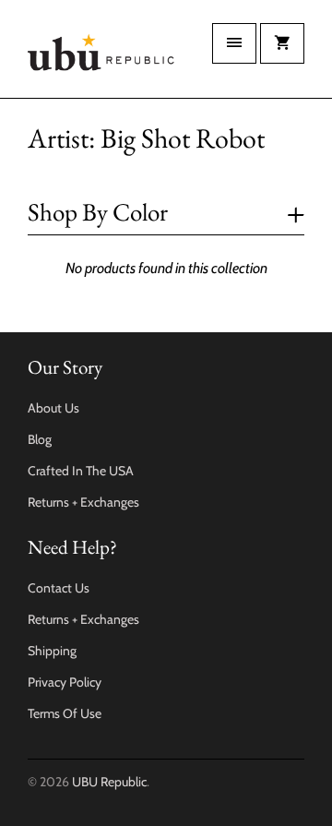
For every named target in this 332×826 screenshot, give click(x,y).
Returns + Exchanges (83, 502)
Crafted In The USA (81, 470)
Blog (40, 439)
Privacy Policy (64, 682)
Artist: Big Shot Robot (146, 138)
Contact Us (58, 588)
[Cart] (282, 43)
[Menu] (234, 43)
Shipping (52, 650)
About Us (53, 408)
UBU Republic (109, 781)
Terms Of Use (64, 713)
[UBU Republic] (101, 56)
